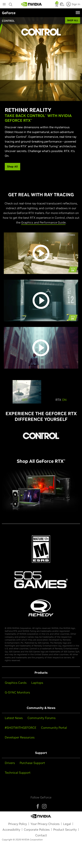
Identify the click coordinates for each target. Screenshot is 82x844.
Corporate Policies (37, 829)
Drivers (10, 763)
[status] (57, 5)
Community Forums (41, 718)
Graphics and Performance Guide (43, 222)
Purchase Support (32, 763)
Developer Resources (20, 737)
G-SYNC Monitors (17, 692)
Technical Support (18, 772)
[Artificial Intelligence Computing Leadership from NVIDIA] (31, 4)
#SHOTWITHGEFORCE (20, 727)
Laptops (37, 683)
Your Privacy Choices (45, 824)
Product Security (65, 829)
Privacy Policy (17, 824)
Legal (67, 824)
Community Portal (54, 727)
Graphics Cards (16, 683)
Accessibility (11, 829)
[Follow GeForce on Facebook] (37, 806)
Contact (41, 835)
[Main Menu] (4, 4)
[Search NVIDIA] (10, 3)
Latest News (14, 718)
